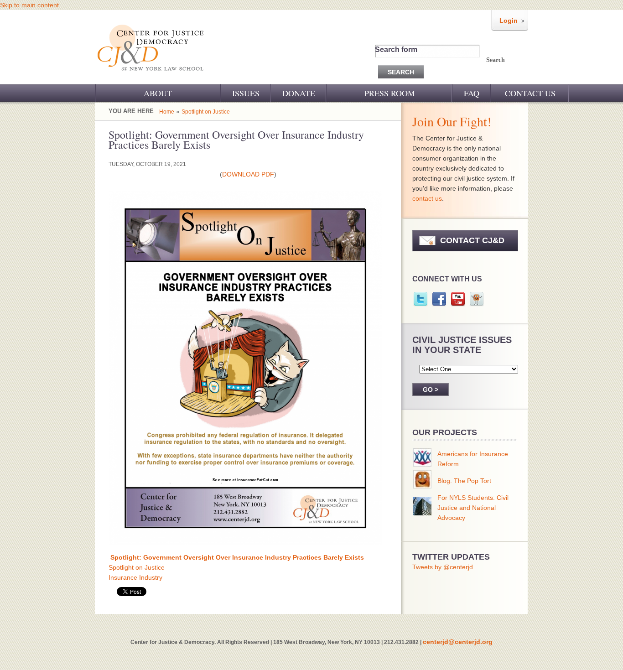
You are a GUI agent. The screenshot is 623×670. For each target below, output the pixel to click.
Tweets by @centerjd (442, 567)
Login (508, 20)
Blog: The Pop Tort (464, 480)
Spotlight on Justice (206, 112)
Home (166, 112)
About (158, 93)
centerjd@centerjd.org (458, 641)
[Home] (151, 76)
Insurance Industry (135, 577)
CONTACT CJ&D (472, 240)
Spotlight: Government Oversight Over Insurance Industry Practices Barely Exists (237, 557)
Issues (246, 93)
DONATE (298, 93)
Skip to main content (29, 5)
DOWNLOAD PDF (248, 174)
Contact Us (530, 93)
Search (495, 60)
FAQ (471, 93)
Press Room (389, 93)
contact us (427, 198)
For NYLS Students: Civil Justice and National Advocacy (473, 507)
